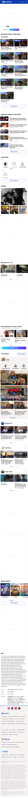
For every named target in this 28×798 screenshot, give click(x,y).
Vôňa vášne (8, 471)
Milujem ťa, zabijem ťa (5, 338)
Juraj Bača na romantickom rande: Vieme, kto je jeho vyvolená (18, 125)
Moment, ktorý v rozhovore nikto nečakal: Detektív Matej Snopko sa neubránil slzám (19, 462)
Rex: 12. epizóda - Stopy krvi (5, 101)
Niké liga (3, 757)
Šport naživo (9, 757)
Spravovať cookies (13, 734)
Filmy (23, 757)
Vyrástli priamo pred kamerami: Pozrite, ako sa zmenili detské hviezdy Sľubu (13, 397)
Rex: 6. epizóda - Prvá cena (20, 48)
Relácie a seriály (16, 716)
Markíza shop (21, 732)
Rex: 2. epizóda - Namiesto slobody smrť (21, 74)
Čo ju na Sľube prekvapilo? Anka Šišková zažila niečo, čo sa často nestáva (7, 413)
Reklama (12, 718)
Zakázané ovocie (4, 274)
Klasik (13, 729)
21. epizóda (20, 275)
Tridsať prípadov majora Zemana (20, 339)
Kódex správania (19, 721)
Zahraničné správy (19, 742)
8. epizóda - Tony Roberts (5, 340)
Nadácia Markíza (21, 729)
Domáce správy (10, 742)
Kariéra (16, 718)
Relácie (2, 26)
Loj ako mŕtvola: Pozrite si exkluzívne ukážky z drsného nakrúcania (17, 146)
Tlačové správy (5, 718)
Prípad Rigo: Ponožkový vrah (20, 459)
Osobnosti (23, 716)
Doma (3, 729)
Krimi (10, 729)
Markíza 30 (8, 423)
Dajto (7, 729)
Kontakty (4, 742)
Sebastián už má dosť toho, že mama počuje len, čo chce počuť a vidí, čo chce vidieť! (20, 486)
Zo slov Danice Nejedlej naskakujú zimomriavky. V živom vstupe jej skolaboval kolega (21, 437)
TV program (4, 716)
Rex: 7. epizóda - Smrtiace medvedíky (6, 48)
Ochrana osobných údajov (8, 747)
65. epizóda (4, 484)
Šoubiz (9, 716)
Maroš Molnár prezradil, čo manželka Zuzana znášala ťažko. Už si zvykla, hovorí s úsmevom (7, 437)
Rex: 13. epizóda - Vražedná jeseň (19, 88)
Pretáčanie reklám (12, 732)
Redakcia (17, 747)
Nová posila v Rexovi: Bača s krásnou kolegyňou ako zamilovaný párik (18, 138)
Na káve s (8, 448)
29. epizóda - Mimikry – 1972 (20, 341)
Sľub (2, 377)
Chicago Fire (19, 274)
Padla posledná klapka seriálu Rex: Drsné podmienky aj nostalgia (18, 132)
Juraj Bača (10, 696)
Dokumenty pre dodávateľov (8, 721)
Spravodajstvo (21, 754)
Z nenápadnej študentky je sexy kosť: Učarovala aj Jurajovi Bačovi (18, 119)
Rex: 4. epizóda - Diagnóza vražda (19, 61)
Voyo (6, 50)
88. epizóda (4, 275)
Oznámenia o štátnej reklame (8, 723)
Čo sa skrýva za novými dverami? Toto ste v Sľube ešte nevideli (21, 413)
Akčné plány (21, 718)
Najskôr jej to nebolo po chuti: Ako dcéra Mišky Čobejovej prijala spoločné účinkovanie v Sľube (13, 381)
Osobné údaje (5, 734)
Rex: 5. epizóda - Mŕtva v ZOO (7, 61)
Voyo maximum (5, 754)
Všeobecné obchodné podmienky (9, 744)
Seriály (19, 757)
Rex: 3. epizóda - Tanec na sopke (7, 74)
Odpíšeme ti (4, 732)
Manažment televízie (21, 723)
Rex (5, 26)
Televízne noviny (13, 754)
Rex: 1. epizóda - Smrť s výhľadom (7, 88)
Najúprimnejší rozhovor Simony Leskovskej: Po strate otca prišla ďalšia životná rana (7, 462)
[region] (14, 37)
